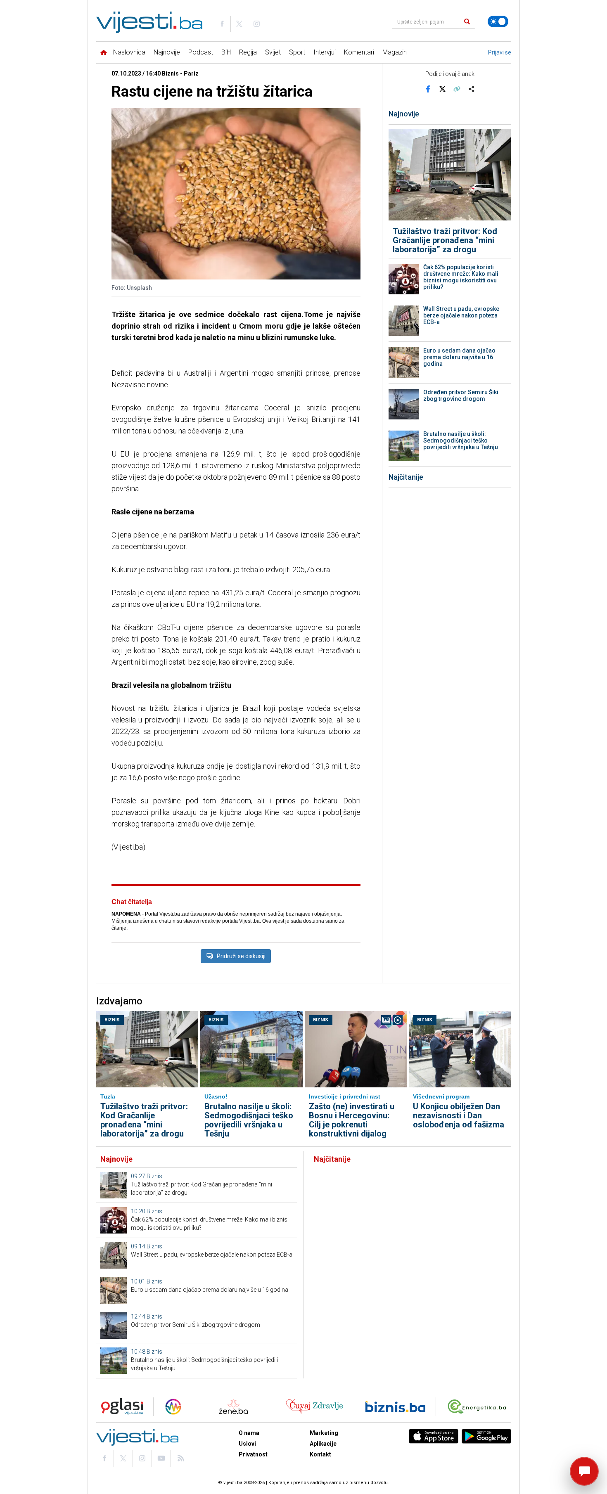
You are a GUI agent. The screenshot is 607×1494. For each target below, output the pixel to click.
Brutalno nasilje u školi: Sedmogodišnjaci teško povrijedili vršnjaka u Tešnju (460, 440)
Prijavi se (499, 52)
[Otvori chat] (584, 1471)
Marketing (324, 1433)
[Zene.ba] (233, 1406)
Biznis (112, 1020)
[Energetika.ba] (478, 1406)
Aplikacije (323, 1443)
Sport (297, 52)
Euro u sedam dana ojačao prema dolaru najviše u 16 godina (459, 357)
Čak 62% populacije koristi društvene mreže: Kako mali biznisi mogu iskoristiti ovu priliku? (460, 277)
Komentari (359, 52)
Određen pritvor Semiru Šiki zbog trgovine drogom (460, 395)
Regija (248, 52)
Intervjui (324, 52)
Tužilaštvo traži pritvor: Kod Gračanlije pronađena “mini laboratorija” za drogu (445, 240)
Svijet (273, 52)
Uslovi (247, 1443)
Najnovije (167, 52)
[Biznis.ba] (395, 1406)
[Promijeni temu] (498, 21)
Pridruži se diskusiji (241, 956)
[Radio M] (119, 1406)
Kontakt (320, 1454)
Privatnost (253, 1454)
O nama (249, 1433)
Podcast (200, 52)
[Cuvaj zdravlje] (314, 1406)
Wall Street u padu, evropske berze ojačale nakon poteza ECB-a (461, 315)
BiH (226, 52)
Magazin (394, 52)
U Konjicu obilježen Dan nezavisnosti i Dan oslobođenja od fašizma (458, 1115)
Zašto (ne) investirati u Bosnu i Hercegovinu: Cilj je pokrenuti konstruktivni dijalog (351, 1120)
